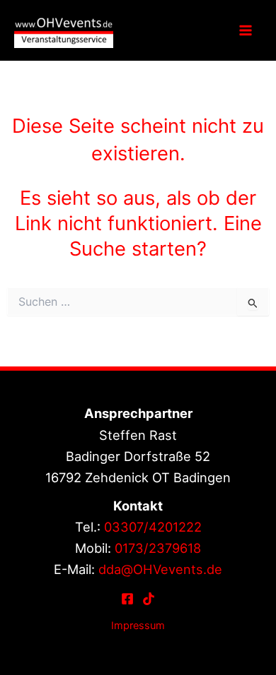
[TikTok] (148, 598)
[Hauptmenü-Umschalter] (245, 30)
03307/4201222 (153, 526)
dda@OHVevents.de (160, 569)
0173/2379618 (158, 548)
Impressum (138, 625)
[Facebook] (127, 598)
